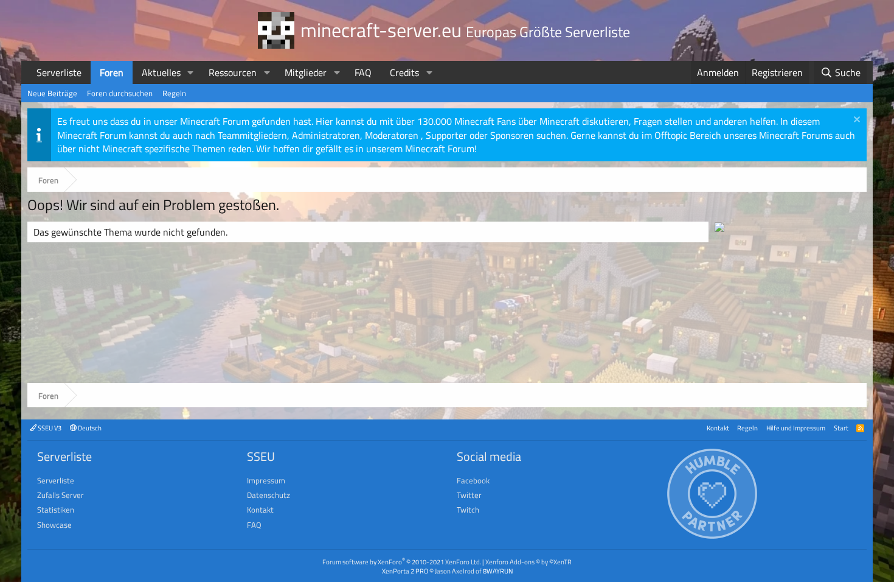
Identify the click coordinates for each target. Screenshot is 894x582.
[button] (190, 72)
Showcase (54, 525)
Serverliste (58, 72)
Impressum (266, 480)
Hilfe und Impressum (795, 427)
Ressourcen (233, 72)
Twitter (469, 495)
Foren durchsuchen (120, 93)
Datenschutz (268, 495)
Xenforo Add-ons (528, 561)
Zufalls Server (60, 495)
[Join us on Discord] (719, 228)
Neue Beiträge (52, 93)
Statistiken (55, 509)
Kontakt (718, 427)
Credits (404, 72)
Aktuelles (161, 72)
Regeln (174, 93)
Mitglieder (306, 72)
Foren (111, 72)
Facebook (473, 480)
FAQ (363, 72)
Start (841, 427)
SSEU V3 (48, 427)
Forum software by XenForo (401, 561)
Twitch (468, 509)
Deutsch (89, 427)
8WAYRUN (498, 571)
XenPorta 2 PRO (405, 571)
